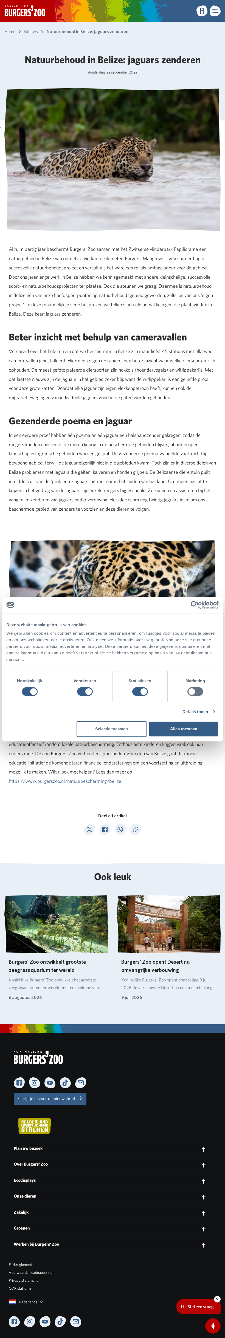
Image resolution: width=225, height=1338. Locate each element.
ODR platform (20, 1288)
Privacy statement (23, 1280)
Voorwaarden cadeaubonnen (31, 1272)
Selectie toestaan (111, 729)
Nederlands (28, 1301)
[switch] (85, 691)
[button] (215, 10)
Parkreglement (20, 1264)
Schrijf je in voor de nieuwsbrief (46, 1098)
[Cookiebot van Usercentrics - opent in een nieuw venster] (195, 605)
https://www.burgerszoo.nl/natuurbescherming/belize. (65, 781)
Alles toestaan (183, 729)
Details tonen (195, 711)
